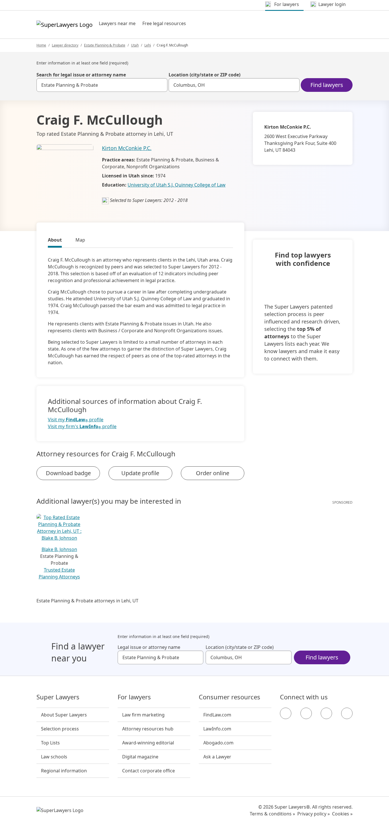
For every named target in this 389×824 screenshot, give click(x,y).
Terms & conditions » (272, 814)
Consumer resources (229, 697)
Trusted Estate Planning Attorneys (59, 573)
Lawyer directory (65, 45)
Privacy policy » (313, 814)
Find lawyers (326, 85)
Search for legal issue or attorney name (81, 75)
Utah (135, 45)
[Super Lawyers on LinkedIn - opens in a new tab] (347, 713)
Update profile (140, 473)
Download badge (68, 473)
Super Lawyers (57, 697)
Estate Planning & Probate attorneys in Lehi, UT (87, 601)
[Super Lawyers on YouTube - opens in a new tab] (326, 713)
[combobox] (101, 85)
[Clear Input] (160, 85)
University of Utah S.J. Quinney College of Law (177, 185)
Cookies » (342, 814)
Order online (212, 473)
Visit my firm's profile (82, 426)
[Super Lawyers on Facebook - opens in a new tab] (285, 713)
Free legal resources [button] (164, 23)
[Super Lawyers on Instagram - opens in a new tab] (306, 713)
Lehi (147, 45)
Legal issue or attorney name (149, 647)
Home (41, 45)
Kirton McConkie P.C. (126, 148)
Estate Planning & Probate (104, 45)
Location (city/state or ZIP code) (204, 75)
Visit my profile (75, 419)
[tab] (55, 241)
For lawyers (134, 697)
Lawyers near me (117, 23)
